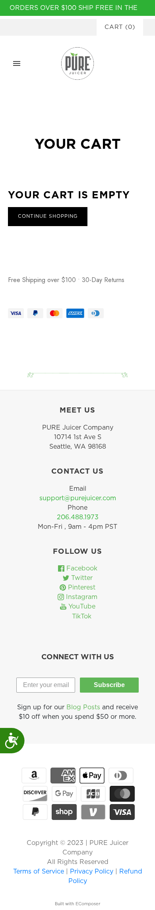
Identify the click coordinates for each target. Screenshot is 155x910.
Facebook (80, 568)
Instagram (80, 597)
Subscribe (109, 685)
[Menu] (16, 63)
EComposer (88, 904)
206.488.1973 (78, 517)
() (120, 27)
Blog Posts (83, 707)
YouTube (80, 606)
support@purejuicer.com (77, 498)
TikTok (80, 616)
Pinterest (80, 587)
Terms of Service (39, 871)
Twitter (81, 578)
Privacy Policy (92, 871)
